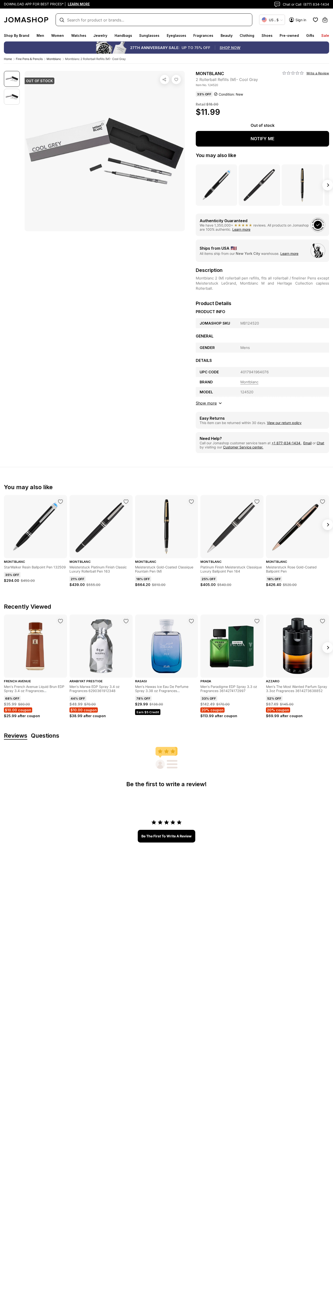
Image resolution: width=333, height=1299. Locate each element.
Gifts (310, 35)
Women (57, 35)
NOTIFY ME (262, 138)
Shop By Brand (16, 35)
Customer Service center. (243, 447)
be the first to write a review (166, 836)
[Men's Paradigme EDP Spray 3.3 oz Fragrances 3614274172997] (257, 621)
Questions (45, 736)
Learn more (241, 229)
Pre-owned (289, 35)
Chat (320, 443)
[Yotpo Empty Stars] (293, 73)
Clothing (247, 35)
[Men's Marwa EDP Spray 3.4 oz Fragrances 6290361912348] (126, 621)
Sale (325, 35)
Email (307, 443)
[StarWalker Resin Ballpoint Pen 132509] (60, 501)
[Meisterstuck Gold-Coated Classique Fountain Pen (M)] (191, 501)
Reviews (15, 736)
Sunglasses (149, 35)
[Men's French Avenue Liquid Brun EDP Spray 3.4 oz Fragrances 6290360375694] (60, 621)
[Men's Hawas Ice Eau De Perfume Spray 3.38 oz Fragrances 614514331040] (191, 621)
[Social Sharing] (164, 79)
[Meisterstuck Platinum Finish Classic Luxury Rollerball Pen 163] (126, 501)
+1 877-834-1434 (286, 443)
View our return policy (284, 423)
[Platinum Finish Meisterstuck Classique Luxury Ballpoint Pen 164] (257, 501)
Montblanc (54, 59)
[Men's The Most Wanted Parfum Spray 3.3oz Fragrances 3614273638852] (322, 621)
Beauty (227, 35)
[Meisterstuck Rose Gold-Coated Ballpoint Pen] (322, 501)
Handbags (123, 35)
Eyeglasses (176, 35)
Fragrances (203, 35)
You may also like (216, 155)
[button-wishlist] (315, 20)
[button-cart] (325, 20)
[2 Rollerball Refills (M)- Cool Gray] (176, 79)
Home (8, 59)
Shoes (267, 35)
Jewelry (100, 35)
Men (40, 35)
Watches (78, 35)
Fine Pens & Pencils (29, 59)
